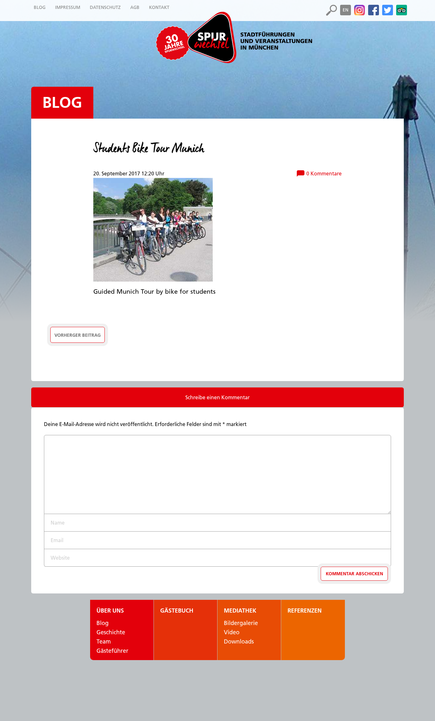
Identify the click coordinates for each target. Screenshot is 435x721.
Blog (62, 102)
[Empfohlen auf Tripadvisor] (401, 10)
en (345, 10)
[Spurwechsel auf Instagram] (359, 10)
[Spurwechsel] (249, 37)
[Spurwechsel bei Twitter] (387, 10)
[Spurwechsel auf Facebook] (373, 10)
